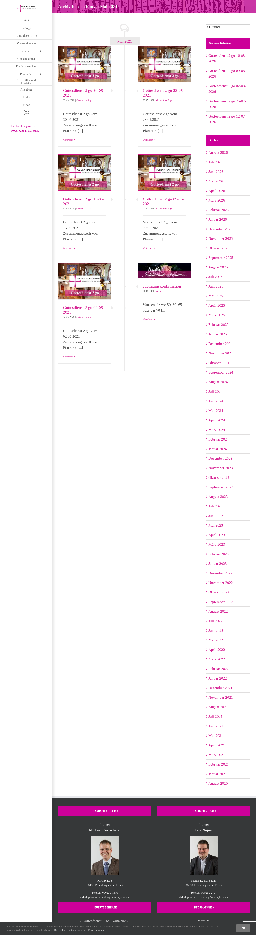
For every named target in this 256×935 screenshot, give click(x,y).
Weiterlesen (68, 140)
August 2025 (218, 267)
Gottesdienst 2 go (84, 100)
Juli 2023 (215, 506)
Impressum (203, 920)
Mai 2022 (215, 640)
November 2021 (220, 697)
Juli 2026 (215, 162)
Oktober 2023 (218, 477)
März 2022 (216, 659)
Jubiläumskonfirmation (162, 286)
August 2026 (218, 152)
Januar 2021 (217, 774)
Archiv (159, 291)
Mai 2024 (215, 410)
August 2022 (218, 611)
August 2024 (218, 382)
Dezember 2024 (220, 344)
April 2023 (216, 535)
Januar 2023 (217, 563)
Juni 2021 (215, 726)
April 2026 (216, 191)
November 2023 (220, 468)
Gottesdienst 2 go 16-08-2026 (105, 921)
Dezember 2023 (220, 458)
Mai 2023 (215, 525)
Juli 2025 (215, 277)
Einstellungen (95, 930)
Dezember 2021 (220, 688)
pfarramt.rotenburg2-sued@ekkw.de (208, 897)
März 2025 (216, 315)
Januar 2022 (217, 678)
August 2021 (218, 707)
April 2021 (216, 745)
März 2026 (216, 200)
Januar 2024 (217, 449)
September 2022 (220, 602)
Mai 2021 (215, 735)
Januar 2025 (217, 334)
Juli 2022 (215, 621)
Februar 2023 (218, 554)
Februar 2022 (218, 669)
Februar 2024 (218, 439)
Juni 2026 (215, 171)
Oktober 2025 (218, 248)
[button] (26, 112)
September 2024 (220, 372)
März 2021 (216, 755)
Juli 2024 (215, 391)
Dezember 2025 (220, 229)
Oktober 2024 (218, 363)
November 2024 (220, 353)
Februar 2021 (218, 764)
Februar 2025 (218, 324)
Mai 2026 (215, 181)
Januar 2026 (217, 219)
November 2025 (220, 238)
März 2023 (216, 544)
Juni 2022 (215, 630)
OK (243, 928)
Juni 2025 (215, 286)
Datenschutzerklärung (65, 930)
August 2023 (218, 496)
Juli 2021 (215, 716)
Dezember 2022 (220, 573)
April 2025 (216, 305)
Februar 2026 (218, 210)
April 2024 (216, 420)
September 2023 (220, 487)
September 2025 (220, 257)
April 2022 (216, 649)
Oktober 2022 (218, 592)
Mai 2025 (215, 296)
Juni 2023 (215, 516)
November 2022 (220, 583)
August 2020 (218, 783)
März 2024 (216, 430)
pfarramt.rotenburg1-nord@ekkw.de (109, 897)
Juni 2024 (215, 401)
